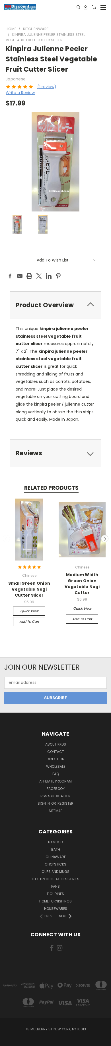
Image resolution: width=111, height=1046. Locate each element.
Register (65, 803)
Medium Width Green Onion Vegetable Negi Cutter (82, 583)
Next (104, 538)
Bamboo (55, 842)
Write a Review (20, 93)
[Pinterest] (58, 276)
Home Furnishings (55, 901)
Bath (55, 849)
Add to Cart (29, 621)
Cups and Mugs (55, 871)
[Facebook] (10, 276)
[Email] (19, 276)
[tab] (55, 453)
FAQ (55, 773)
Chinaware (56, 856)
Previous (6, 538)
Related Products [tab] (51, 488)
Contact (55, 751)
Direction (55, 759)
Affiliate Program (55, 781)
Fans (55, 886)
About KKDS (55, 744)
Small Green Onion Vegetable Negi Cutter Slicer (29, 589)
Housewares (55, 908)
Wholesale (55, 766)
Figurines (55, 893)
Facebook (56, 788)
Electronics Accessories (55, 879)
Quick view (29, 611)
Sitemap (55, 810)
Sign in (44, 803)
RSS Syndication (55, 796)
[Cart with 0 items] (94, 7)
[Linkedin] (49, 276)
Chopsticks (55, 864)
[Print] (29, 276)
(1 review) (46, 87)
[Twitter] (39, 276)
